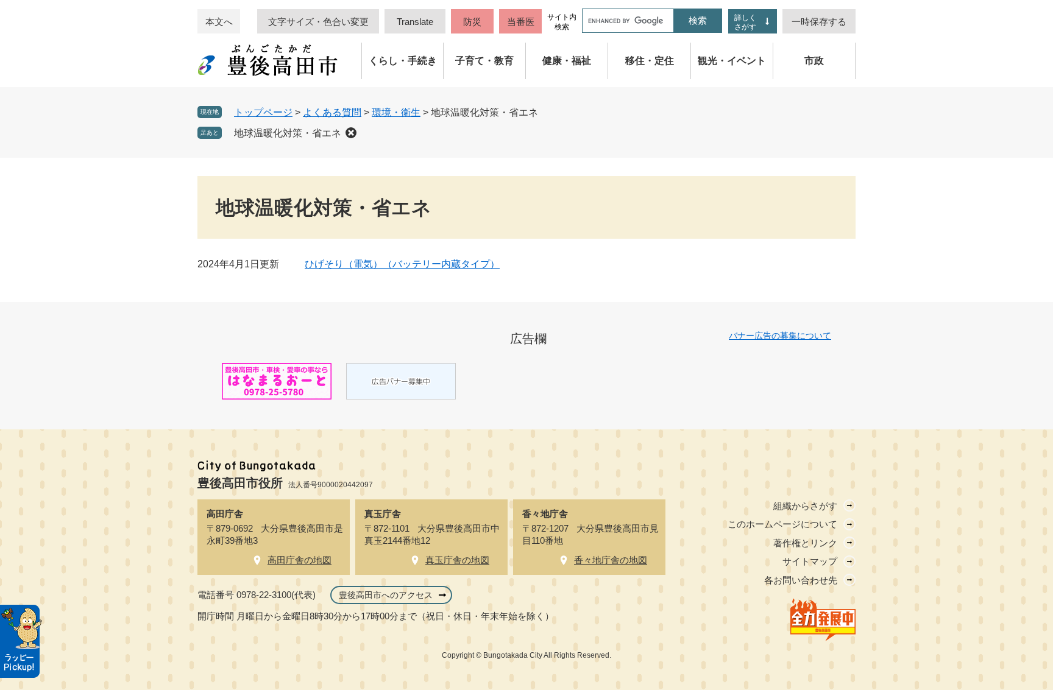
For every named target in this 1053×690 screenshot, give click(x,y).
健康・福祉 (566, 60)
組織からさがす (805, 506)
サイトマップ (809, 561)
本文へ (219, 21)
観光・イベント (732, 60)
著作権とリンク (805, 543)
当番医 (520, 21)
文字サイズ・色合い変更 (318, 21)
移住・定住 (649, 60)
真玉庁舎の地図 (457, 560)
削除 (351, 132)
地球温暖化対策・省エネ (287, 133)
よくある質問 (332, 112)
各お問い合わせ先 (800, 580)
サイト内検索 (561, 22)
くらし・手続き (403, 60)
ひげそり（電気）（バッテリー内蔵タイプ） (402, 264)
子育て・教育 (484, 60)
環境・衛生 (396, 112)
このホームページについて (782, 524)
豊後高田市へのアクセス (386, 595)
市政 (814, 60)
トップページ (263, 112)
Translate (415, 21)
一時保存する (819, 21)
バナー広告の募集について (780, 335)
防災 (472, 21)
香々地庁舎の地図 (610, 560)
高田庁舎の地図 (300, 560)
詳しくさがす (745, 22)
